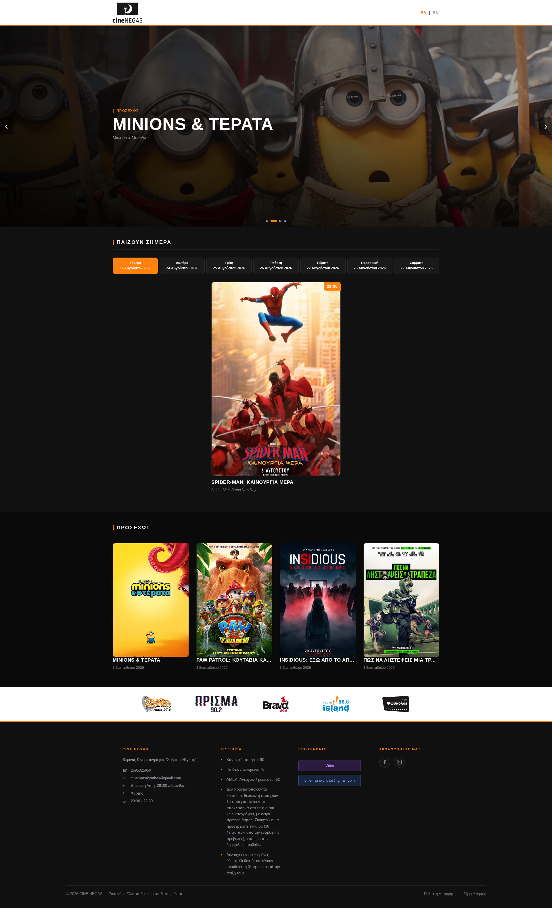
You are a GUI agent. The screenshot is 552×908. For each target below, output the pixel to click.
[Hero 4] (285, 221)
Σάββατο (416, 265)
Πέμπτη (323, 265)
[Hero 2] (274, 221)
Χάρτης (132, 793)
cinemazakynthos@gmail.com (151, 778)
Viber (329, 766)
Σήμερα (135, 265)
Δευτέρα (182, 265)
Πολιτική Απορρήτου (440, 894)
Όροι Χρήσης (475, 894)
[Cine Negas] (127, 13)
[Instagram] (399, 762)
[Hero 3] (280, 221)
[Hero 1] (267, 221)
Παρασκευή (370, 265)
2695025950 (136, 770)
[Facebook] (384, 762)
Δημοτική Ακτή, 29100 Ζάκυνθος (153, 785)
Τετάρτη (276, 265)
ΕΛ (423, 13)
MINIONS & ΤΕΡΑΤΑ (193, 124)
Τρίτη (229, 265)
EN (436, 13)
